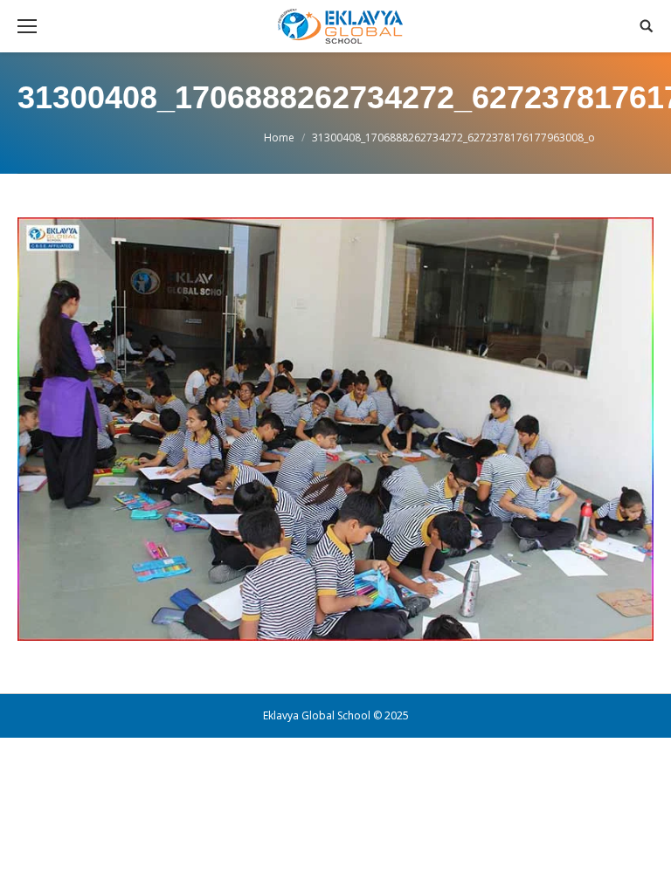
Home (279, 137)
